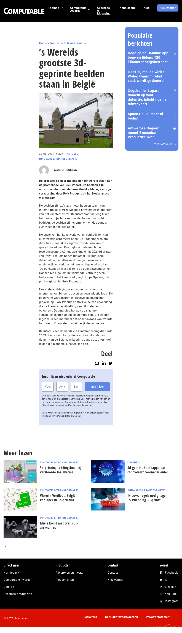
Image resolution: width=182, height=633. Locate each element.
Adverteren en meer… (69, 572)
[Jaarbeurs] (159, 628)
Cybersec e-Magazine (18, 594)
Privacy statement (158, 617)
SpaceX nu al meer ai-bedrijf (146, 116)
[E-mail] (97, 363)
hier (52, 416)
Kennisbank (11, 572)
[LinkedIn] (104, 363)
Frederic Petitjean (64, 170)
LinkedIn (170, 586)
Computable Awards (17, 579)
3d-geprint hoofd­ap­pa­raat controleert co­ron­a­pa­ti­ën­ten (148, 469)
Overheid (133, 462)
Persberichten (65, 579)
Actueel (72, 153)
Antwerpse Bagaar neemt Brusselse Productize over (143, 132)
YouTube (171, 594)
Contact (113, 572)
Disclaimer (90, 617)
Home (43, 43)
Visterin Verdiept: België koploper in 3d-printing (58, 497)
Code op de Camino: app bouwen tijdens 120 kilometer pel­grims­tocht (148, 57)
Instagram (172, 601)
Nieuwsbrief (116, 579)
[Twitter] (110, 363)
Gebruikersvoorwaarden (121, 617)
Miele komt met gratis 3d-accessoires (59, 525)
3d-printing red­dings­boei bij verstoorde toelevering (60, 469)
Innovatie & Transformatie (68, 43)
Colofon (9, 586)
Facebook (171, 572)
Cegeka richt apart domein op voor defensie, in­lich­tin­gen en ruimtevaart (148, 97)
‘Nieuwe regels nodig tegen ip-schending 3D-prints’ (147, 497)
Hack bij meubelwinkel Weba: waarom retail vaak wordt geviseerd (146, 76)
